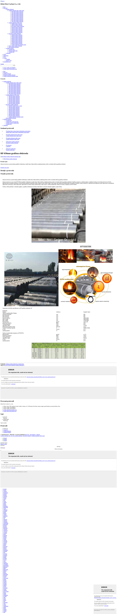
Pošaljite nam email (5, 167)
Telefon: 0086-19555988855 (9, 67)
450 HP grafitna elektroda (16, 28)
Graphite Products (10, 48)
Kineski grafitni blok (13, 50)
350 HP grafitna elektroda (14, 97)
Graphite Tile (11, 52)
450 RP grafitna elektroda (16, 39)
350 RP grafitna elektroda (16, 37)
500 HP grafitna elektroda (16, 30)
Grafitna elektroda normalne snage (18, 44)
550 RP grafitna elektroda (16, 42)
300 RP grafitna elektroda (16, 36)
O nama (5, 58)
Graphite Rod (11, 49)
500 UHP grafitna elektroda (17, 16)
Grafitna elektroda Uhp (5, 435)
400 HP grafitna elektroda (16, 27)
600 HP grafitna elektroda (16, 32)
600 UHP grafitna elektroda (17, 19)
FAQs (4, 56)
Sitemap (38, 434)
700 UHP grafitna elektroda (17, 21)
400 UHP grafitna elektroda (17, 14)
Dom (4, 6)
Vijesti (4, 54)
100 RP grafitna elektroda (16, 35)
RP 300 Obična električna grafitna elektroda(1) (14, 365)
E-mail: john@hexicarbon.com (9, 411)
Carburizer (8, 53)
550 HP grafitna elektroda (16, 31)
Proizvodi (5, 8)
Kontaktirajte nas (6, 61)
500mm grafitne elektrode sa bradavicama (15, 364)
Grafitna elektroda (10, 9)
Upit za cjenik (3, 422)
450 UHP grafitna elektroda (17, 15)
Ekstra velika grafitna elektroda (15, 45)
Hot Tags (27, 434)
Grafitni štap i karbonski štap (12, 121)
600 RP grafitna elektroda (16, 43)
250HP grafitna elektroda (16, 24)
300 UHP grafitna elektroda (17, 11)
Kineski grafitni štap (10, 150)
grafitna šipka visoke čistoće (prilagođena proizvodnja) (17, 132)
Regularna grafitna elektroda (15, 33)
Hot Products (33, 434)
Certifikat (8, 59)
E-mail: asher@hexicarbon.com (10, 69)
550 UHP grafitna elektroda (17, 17)
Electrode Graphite (27, 435)
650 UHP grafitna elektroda (17, 20)
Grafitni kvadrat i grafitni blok (12, 123)
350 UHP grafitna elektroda (17, 13)
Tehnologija (5, 55)
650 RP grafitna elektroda (14, 115)
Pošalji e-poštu (4, 444)
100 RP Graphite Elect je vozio (15, 105)
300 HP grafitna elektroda (16, 25)
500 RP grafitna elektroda (16, 41)
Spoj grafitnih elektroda (14, 47)
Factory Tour (9, 60)
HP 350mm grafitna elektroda (17, 26)
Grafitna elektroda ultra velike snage (16, 10)
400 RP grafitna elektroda (16, 38)
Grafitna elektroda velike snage (15, 22)
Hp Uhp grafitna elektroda (16, 435)
